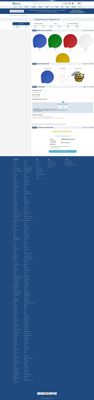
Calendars (26, 281)
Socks (25, 189)
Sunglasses (15, 208)
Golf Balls (14, 350)
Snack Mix (15, 258)
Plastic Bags (26, 249)
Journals (25, 222)
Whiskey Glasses (27, 201)
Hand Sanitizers (16, 264)
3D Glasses (15, 341)
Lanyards (14, 195)
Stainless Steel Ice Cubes (28, 380)
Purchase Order (39, 168)
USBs (14, 228)
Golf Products (26, 348)
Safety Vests (26, 321)
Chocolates (15, 254)
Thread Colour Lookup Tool (41, 174)
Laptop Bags (26, 291)
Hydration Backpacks (17, 291)
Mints (25, 251)
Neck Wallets (15, 361)
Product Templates (39, 170)
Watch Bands (26, 339)
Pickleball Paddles (16, 239)
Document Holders (16, 378)
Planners (25, 306)
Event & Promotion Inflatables (29, 302)
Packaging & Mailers (73, 7)
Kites (25, 312)
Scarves (14, 241)
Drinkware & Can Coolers (33, 7)
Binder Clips (15, 268)
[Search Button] (50, 3)
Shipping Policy (50, 166)
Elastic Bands (26, 370)
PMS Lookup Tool (39, 172)
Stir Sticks (15, 266)
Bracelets (15, 376)
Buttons (25, 197)
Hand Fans (26, 208)
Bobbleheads (26, 277)
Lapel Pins (25, 163)
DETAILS (55, 0)
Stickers (25, 174)
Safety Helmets (27, 318)
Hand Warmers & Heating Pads (28, 359)
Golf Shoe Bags (16, 358)
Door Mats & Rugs (27, 270)
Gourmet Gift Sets (27, 254)
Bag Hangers (15, 300)
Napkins (14, 178)
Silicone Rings (15, 289)
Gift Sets (14, 380)
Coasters (25, 161)
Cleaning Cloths (16, 279)
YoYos (14, 346)
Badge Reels (26, 237)
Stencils (14, 364)
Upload (63, 106)
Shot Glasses (26, 176)
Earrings (14, 302)
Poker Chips (15, 321)
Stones (14, 354)
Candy (14, 252)
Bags (25, 164)
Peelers (25, 378)
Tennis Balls (26, 323)
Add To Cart (63, 151)
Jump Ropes (26, 333)
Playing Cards (15, 304)
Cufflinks (25, 310)
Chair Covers (26, 272)
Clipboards (15, 270)
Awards (14, 251)
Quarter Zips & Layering (28, 216)
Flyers (14, 231)
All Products (15, 6)
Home (11, 15)
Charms (25, 314)
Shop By (20, 6)
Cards (14, 274)
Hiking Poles (15, 344)
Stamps (25, 308)
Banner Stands (26, 172)
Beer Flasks (26, 346)
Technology (15, 308)
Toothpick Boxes (27, 279)
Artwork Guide (38, 178)
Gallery (37, 163)
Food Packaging (27, 191)
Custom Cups (15, 191)
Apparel (25, 210)
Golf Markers (26, 356)
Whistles (14, 327)
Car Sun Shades (16, 319)
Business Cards (27, 228)
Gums (14, 260)
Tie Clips (25, 287)
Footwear (25, 364)
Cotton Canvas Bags (28, 166)
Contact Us (38, 166)
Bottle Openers (26, 182)
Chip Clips (26, 341)
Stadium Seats (26, 297)
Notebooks (15, 339)
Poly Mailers (26, 180)
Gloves (14, 224)
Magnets (14, 235)
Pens (25, 195)
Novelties (79, 6)
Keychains (26, 178)
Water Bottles (26, 203)
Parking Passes (16, 287)
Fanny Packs (26, 275)
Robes (14, 189)
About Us (38, 161)
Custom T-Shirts (16, 212)
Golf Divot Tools (16, 352)
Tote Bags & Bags (47, 7)
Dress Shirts (26, 214)
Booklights (15, 318)
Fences (14, 366)
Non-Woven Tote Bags (17, 170)
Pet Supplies (26, 327)
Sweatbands (26, 285)
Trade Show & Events (26, 7)
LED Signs (14, 193)
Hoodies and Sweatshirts (17, 214)
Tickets (25, 274)
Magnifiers (26, 329)
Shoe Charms (26, 233)
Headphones (26, 361)
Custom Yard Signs (27, 212)
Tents (14, 297)
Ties (14, 243)
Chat (67, 4)
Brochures (15, 312)
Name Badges (26, 366)
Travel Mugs (15, 205)
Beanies (14, 180)
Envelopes (15, 230)
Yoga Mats (26, 325)
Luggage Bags (26, 293)
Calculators (26, 231)
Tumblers (25, 199)
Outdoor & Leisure (67, 7)
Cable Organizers (16, 363)
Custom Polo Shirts (16, 216)
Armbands (15, 323)
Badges (25, 245)
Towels (25, 187)
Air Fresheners (15, 226)
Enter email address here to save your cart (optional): (59, 146)
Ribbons (25, 185)
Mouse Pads (15, 161)
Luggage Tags (26, 235)
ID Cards (14, 207)
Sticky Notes (26, 226)
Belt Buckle (15, 245)
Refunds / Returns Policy (52, 163)
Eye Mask (25, 266)
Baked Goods (15, 256)
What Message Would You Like (39, 99)
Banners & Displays (27, 170)
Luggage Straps (16, 298)
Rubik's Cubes (15, 348)
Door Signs (15, 342)
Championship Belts (27, 335)
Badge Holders (16, 237)
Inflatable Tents (27, 298)
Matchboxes (15, 281)
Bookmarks (15, 316)
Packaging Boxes (16, 249)
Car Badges (26, 300)
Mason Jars (26, 289)
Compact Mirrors (16, 333)
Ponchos (14, 314)
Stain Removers (16, 368)
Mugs (14, 199)
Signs (52, 6)
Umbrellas (26, 260)
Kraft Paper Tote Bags (28, 168)
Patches (14, 163)
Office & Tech (62, 7)
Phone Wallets (15, 185)
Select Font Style (36, 95)
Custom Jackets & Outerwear (18, 220)
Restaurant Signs (27, 331)
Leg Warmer (26, 262)
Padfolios (14, 222)
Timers (25, 354)
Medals (25, 224)
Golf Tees (25, 350)
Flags (14, 172)
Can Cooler (26, 207)
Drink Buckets (15, 331)
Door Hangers (26, 283)
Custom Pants (15, 218)
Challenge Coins (16, 187)
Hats (14, 164)
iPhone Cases (26, 337)
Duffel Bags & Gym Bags (17, 277)
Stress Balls (15, 210)
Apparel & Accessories (40, 7)
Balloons (25, 205)
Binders (14, 233)
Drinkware (15, 197)
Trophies (14, 247)
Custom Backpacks (16, 275)
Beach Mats (15, 337)
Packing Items (15, 182)
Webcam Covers (27, 184)
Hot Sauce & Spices (27, 256)
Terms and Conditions (52, 164)
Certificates (26, 247)
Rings (25, 344)
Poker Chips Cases (16, 372)
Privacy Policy (50, 161)
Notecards (26, 230)
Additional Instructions (37, 115)
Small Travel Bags (27, 295)
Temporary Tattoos (27, 220)
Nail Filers (25, 363)
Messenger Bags (16, 295)
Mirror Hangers (15, 285)
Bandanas (15, 306)
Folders (14, 272)
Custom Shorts (26, 218)
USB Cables (26, 376)
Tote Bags (15, 166)
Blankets (25, 239)
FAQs (37, 164)
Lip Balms (25, 264)
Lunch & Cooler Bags (17, 293)
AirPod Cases (26, 319)
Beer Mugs (15, 201)
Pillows (25, 352)
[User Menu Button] (70, 3)
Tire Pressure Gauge (27, 374)
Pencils (25, 241)
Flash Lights (26, 342)
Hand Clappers (16, 374)
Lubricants (26, 368)
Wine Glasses (15, 203)
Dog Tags (15, 310)
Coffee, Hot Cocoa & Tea (28, 258)
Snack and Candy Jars (28, 252)
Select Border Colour (37, 90)
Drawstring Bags (16, 168)
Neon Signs (15, 174)
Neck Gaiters (15, 262)
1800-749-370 (65, 3)
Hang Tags (26, 243)
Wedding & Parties (57, 7)
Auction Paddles (16, 325)
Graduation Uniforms (17, 329)
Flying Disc (15, 15)
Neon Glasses (15, 335)
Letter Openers (26, 316)
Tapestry (25, 304)
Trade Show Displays (27, 193)
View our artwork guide (37, 111)
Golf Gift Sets (15, 370)
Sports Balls (15, 356)
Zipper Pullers (26, 372)
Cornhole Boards (16, 283)
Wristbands (26, 268)
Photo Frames (15, 382)
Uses (37, 176)
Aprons (14, 176)
